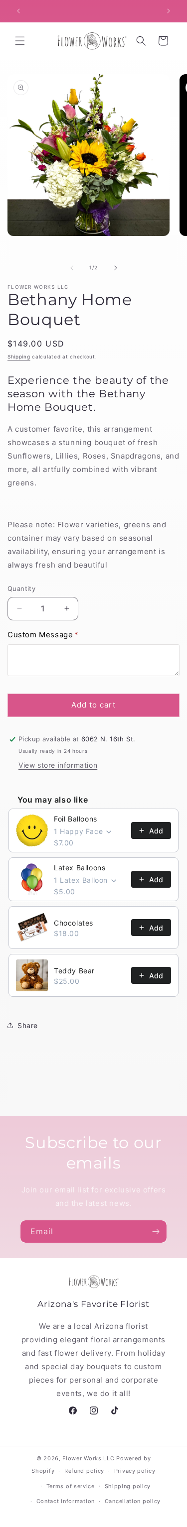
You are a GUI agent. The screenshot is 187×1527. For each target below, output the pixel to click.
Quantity (21, 588)
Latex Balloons (79, 867)
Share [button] (27, 1025)
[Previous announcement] (18, 11)
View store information (57, 765)
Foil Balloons (75, 819)
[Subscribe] (156, 1231)
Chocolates (73, 923)
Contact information (65, 1501)
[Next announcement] (169, 11)
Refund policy (84, 1470)
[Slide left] (72, 268)
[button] (20, 41)
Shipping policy (128, 1486)
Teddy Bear (74, 970)
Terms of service (70, 1486)
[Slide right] (116, 268)
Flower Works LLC (88, 1458)
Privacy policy (135, 1470)
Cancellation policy (133, 1501)
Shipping (18, 356)
